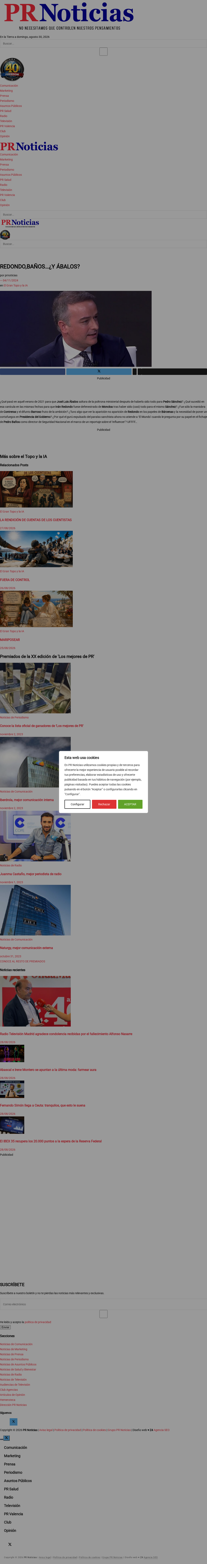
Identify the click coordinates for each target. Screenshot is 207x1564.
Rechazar (104, 804)
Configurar (77, 804)
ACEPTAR (130, 804)
